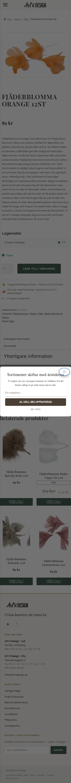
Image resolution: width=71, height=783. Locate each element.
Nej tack (35, 409)
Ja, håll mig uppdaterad (35, 402)
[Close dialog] (64, 372)
